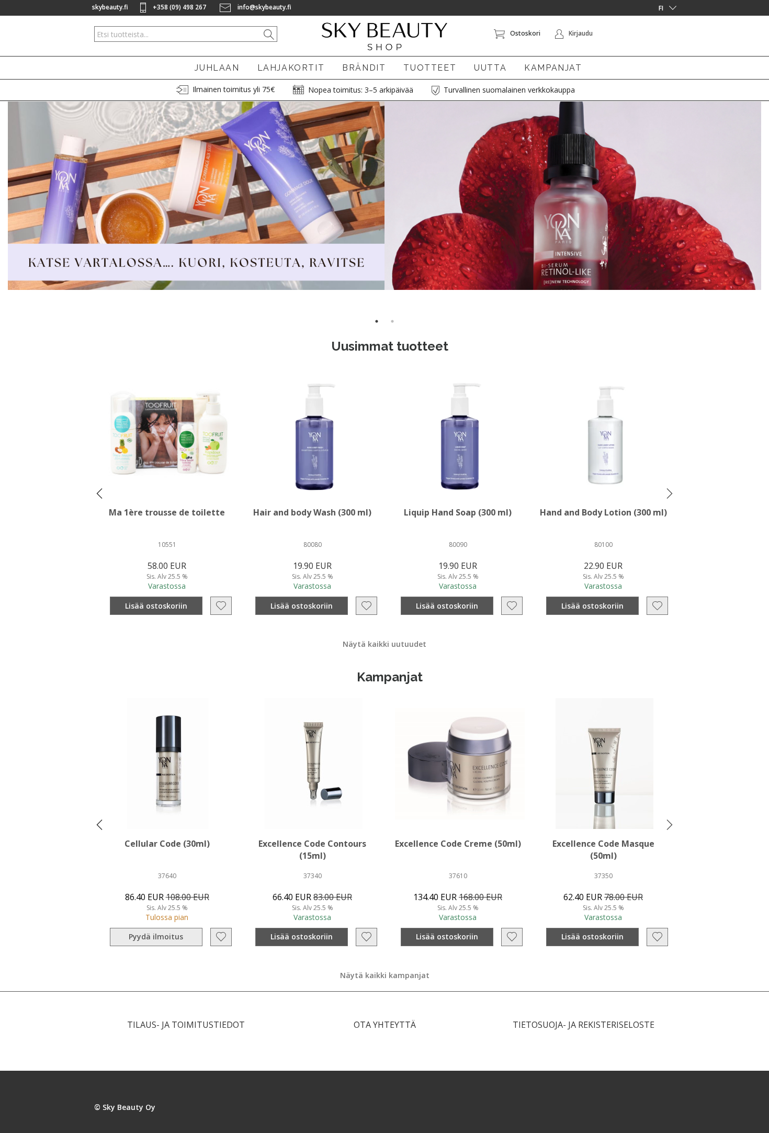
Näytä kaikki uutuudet (384, 644)
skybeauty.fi (110, 7)
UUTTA (490, 68)
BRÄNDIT (364, 68)
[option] (196, 196)
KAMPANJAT (553, 68)
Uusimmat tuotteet (389, 346)
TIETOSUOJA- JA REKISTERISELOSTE (583, 1024)
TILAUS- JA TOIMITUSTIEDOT (186, 1024)
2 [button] (392, 321)
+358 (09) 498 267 (179, 7)
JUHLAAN (217, 68)
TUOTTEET (429, 68)
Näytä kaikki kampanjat (384, 975)
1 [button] (376, 321)
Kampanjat (390, 677)
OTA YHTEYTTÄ (385, 1024)
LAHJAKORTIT (291, 68)
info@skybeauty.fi (263, 7)
